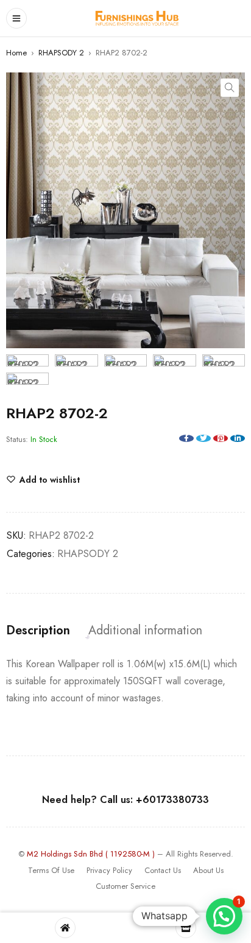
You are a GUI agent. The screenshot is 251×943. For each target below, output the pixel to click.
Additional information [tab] (145, 630)
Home (16, 52)
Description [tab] (38, 630)
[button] (230, 88)
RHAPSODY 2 (61, 52)
